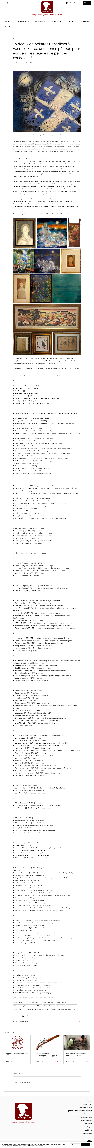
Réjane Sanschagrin (19, 1006)
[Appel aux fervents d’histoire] (17, 1042)
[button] (7, 3)
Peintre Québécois (32, 1002)
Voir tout (87, 1032)
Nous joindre (87, 1133)
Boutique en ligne (86, 1107)
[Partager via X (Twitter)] (18, 1016)
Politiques (88, 1130)
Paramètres (75, 1145)
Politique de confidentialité (35, 1146)
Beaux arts (88, 1124)
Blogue (89, 1127)
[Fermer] (92, 1145)
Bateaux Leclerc (86, 1117)
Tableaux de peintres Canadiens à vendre (37, 1009)
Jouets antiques (86, 1120)
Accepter (85, 1145)
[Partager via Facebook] (14, 1016)
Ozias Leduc (60, 1006)
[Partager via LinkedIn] (23, 1016)
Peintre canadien (19, 1002)
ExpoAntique (18, 1009)
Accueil (89, 1101)
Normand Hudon (49, 1006)
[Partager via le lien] (27, 1016)
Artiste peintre (71, 1006)
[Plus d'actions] (80, 39)
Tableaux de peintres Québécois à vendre (64, 1009)
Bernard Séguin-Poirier (47, 1002)
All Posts (7, 26)
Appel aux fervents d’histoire (17, 1054)
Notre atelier (87, 1104)
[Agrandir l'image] (24, 233)
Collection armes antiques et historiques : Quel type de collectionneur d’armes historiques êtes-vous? (47, 1055)
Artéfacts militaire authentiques (80, 1114)
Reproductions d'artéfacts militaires (79, 1111)
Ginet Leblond (61, 1002)
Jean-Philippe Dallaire (35, 1006)
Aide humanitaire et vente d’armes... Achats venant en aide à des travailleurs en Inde (76, 1055)
